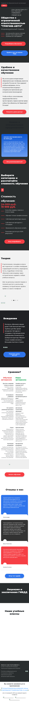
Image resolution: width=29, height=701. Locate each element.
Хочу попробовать (14, 241)
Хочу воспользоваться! (14, 162)
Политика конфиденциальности (9, 671)
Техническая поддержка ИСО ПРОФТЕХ (10, 668)
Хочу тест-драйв (14, 576)
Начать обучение (15, 474)
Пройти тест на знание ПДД (14, 53)
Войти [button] (4, 5)
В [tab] (2, 190)
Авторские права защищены (8, 676)
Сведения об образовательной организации (13, 3)
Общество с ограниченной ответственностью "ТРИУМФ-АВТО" (13, 21)
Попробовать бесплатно (13, 44)
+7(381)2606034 (15, 13)
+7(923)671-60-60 (16, 15)
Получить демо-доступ (14, 112)
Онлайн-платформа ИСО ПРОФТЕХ (9, 666)
